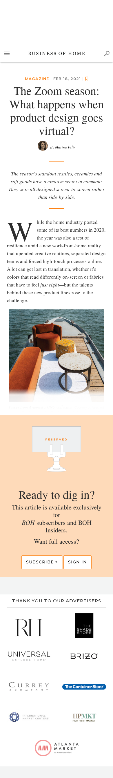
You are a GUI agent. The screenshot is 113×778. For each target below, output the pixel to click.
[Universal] (29, 656)
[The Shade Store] (84, 625)
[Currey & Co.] (29, 686)
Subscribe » (42, 562)
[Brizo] (84, 656)
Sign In (77, 562)
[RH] (29, 625)
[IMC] (29, 717)
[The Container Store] (84, 686)
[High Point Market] (84, 717)
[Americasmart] (57, 748)
